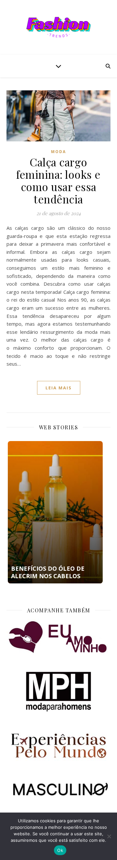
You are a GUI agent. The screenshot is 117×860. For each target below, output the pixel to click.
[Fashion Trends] (58, 27)
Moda (58, 151)
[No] (109, 836)
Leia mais (59, 388)
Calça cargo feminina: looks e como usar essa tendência (58, 180)
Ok (60, 850)
